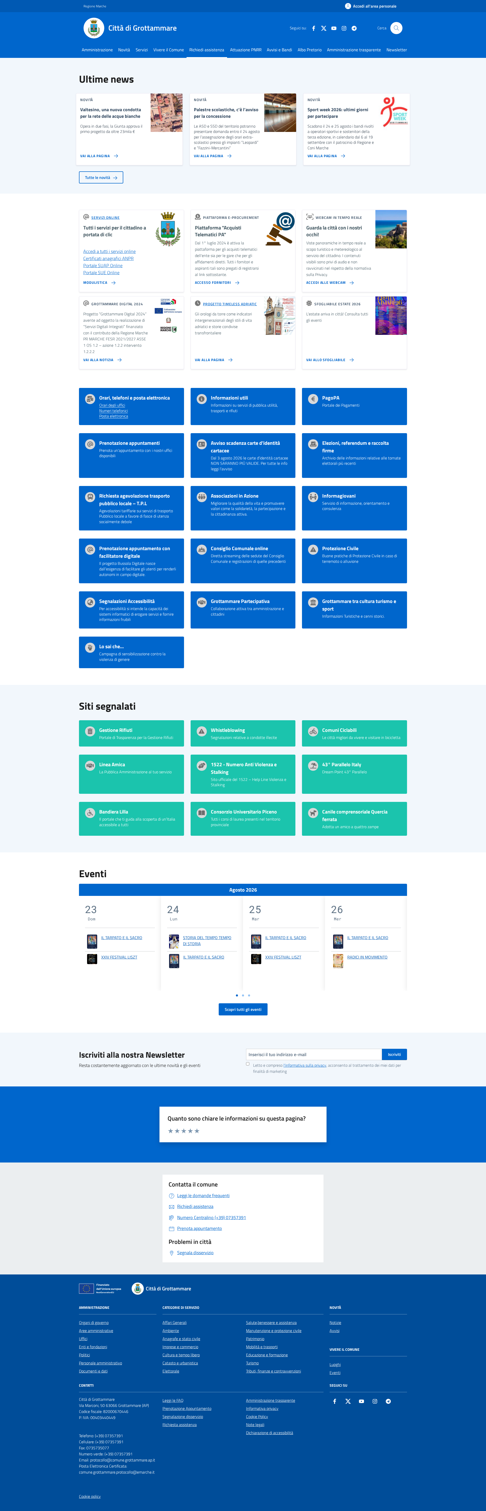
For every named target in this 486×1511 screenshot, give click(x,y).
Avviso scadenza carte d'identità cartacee (245, 446)
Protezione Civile (340, 548)
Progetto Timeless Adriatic (230, 304)
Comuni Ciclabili (339, 730)
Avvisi (334, 1331)
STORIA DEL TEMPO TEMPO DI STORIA (207, 941)
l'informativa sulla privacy (305, 1065)
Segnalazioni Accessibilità (127, 601)
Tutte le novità (98, 177)
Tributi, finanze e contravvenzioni (273, 1371)
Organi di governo (94, 1322)
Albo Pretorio (310, 50)
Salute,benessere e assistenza (271, 1322)
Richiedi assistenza (206, 50)
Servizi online (105, 217)
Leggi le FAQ (173, 1400)
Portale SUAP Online (103, 265)
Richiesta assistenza (180, 1425)
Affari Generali (175, 1322)
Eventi (335, 1372)
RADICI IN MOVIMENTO (367, 957)
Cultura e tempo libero (181, 1355)
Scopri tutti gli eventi (243, 1009)
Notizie (335, 1322)
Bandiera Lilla (113, 812)
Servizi (142, 50)
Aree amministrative (96, 1331)
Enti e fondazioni (93, 1347)
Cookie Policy (257, 1416)
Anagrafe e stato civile (181, 1339)
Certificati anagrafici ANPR (108, 258)
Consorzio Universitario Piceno (244, 812)
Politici (84, 1355)
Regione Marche (95, 6)
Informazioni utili (229, 398)
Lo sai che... (111, 646)
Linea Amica (112, 764)
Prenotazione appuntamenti (129, 443)
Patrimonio (255, 1339)
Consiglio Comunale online (239, 548)
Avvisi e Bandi (279, 50)
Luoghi (335, 1364)
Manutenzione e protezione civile (273, 1331)
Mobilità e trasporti (262, 1347)
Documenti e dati (93, 1371)
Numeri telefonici (113, 411)
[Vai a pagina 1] (237, 995)
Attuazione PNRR (245, 50)
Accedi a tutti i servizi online (109, 251)
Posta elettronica (113, 416)
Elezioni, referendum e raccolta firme (355, 446)
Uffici (83, 1339)
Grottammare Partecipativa (240, 601)
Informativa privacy (262, 1408)
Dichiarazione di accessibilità (269, 1433)
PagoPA (330, 398)
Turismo (252, 1363)
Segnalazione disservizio (183, 1416)
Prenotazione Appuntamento (187, 1408)
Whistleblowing (228, 730)
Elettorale (171, 1371)
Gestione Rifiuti (115, 730)
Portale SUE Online (101, 272)
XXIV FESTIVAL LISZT (119, 957)
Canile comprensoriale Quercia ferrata (355, 815)
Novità (124, 50)
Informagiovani (339, 496)
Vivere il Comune (168, 50)
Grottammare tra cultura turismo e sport (359, 605)
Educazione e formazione (267, 1355)
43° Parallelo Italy (341, 764)
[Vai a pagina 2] (243, 995)
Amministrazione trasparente (354, 50)
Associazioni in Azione (234, 496)
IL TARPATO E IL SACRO (121, 938)
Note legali (255, 1425)
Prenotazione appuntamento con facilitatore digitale (134, 552)
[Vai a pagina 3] (249, 995)
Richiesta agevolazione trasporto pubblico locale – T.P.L (134, 499)
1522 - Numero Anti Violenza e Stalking (244, 768)
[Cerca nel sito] (396, 28)
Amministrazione (97, 50)
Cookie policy (90, 1496)
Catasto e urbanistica (180, 1363)
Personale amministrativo (100, 1363)
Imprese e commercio (180, 1347)
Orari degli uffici (112, 405)
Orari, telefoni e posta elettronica (134, 398)
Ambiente (171, 1331)
